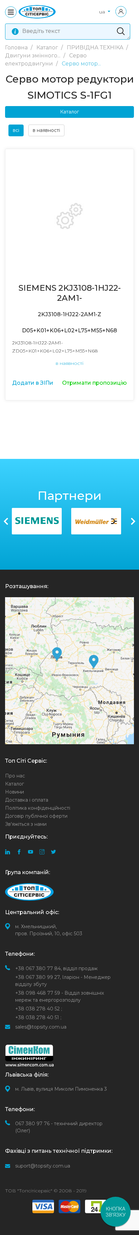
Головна (17, 47)
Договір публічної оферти (36, 816)
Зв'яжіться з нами (26, 824)
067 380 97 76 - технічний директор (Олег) (59, 1127)
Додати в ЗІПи (32, 383)
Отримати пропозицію (94, 383)
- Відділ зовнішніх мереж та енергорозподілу (59, 996)
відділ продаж (56, 968)
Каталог (47, 47)
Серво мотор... (81, 63)
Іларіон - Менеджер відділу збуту (63, 980)
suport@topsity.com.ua (42, 1166)
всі (16, 130)
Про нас (15, 776)
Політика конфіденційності (37, 808)
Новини (14, 792)
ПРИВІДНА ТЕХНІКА (96, 47)
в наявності (46, 130)
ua (102, 12)
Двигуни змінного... (33, 55)
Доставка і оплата (26, 800)
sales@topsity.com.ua (40, 1027)
